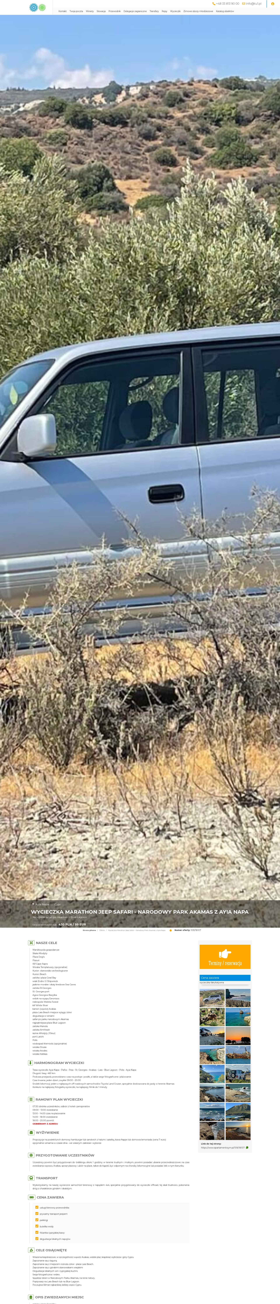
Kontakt (62, 11)
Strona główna (89, 930)
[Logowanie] (272, 4)
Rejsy (164, 11)
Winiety (90, 11)
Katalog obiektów (225, 11)
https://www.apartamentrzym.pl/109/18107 (223, 1147)
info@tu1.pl (253, 3)
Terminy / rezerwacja (225, 962)
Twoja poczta (76, 11)
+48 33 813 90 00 (227, 3)
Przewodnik (114, 11)
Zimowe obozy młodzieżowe (198, 11)
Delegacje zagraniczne (135, 11)
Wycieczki (175, 11)
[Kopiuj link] (247, 1147)
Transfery (154, 11)
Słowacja (101, 11)
